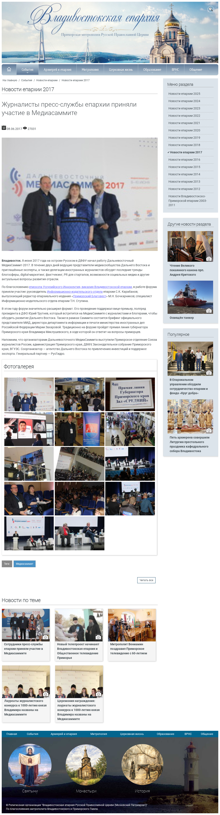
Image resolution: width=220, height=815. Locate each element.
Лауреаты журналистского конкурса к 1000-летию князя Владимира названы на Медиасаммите (25, 707)
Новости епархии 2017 (76, 80)
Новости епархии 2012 (184, 189)
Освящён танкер (182, 318)
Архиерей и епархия (57, 69)
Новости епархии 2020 (184, 130)
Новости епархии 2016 (184, 160)
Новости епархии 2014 (184, 174)
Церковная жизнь (121, 69)
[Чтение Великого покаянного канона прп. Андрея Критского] (190, 260)
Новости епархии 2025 (184, 94)
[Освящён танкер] (190, 312)
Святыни (30, 791)
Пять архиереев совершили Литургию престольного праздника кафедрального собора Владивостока (189, 444)
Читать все (146, 580)
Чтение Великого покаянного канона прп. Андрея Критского (187, 270)
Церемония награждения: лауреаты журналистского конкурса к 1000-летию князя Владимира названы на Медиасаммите (78, 710)
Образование (152, 69)
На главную (10, 80)
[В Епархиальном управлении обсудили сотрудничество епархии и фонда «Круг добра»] (190, 374)
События (27, 69)
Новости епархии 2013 (184, 182)
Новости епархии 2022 (184, 116)
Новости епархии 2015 (184, 167)
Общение (195, 69)
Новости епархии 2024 (184, 101)
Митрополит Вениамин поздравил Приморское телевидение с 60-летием (128, 648)
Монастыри (86, 791)
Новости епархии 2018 (184, 145)
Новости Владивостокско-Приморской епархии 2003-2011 (187, 200)
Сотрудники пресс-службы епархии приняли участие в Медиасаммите (23, 648)
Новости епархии (47, 80)
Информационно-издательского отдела (75, 292)
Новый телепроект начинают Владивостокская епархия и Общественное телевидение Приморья (78, 651)
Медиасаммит (24, 563)
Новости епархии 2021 (184, 123)
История (142, 791)
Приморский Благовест (89, 296)
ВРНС (175, 69)
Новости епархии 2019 (184, 138)
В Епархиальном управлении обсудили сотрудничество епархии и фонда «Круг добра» (189, 386)
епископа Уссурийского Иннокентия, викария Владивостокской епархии (80, 287)
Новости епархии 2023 (184, 108)
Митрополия (90, 69)
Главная (11, 734)
